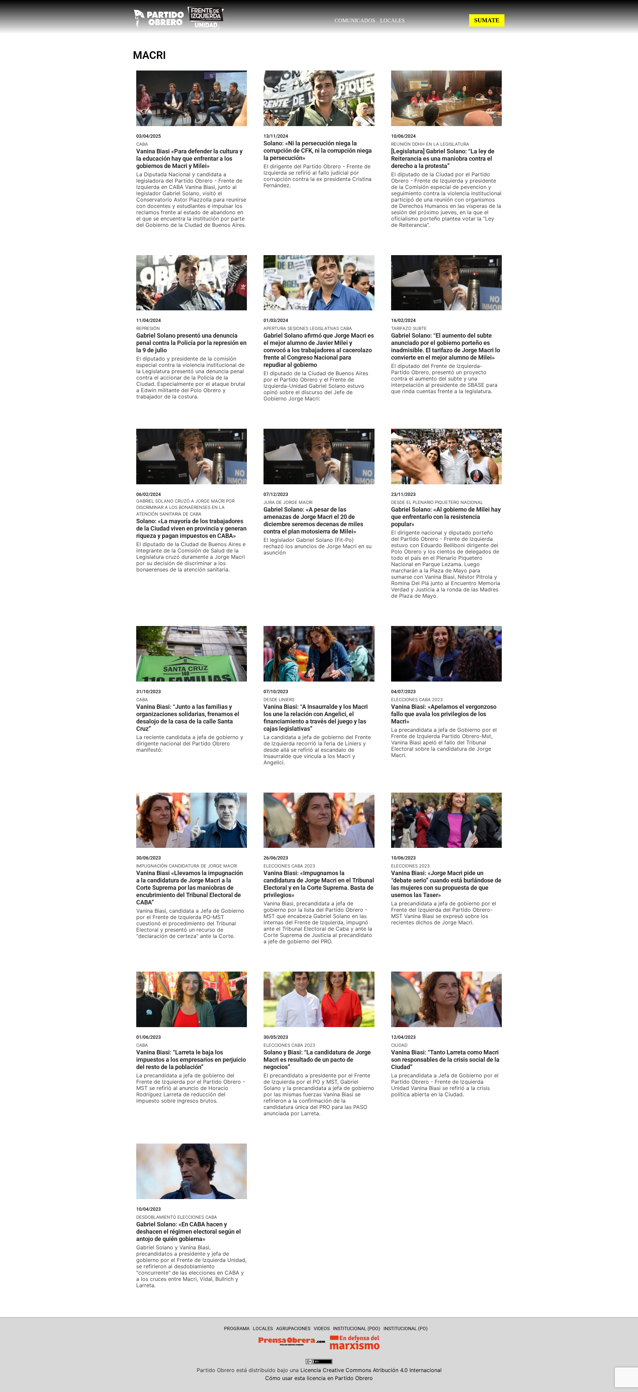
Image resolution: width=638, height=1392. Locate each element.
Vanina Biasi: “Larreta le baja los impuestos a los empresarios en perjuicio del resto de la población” (191, 1059)
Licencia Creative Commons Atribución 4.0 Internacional (371, 1370)
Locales (392, 20)
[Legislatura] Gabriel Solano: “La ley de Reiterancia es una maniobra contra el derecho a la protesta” (442, 158)
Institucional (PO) (405, 1328)
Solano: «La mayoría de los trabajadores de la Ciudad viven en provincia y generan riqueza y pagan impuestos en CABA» (191, 528)
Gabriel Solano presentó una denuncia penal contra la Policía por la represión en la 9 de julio (191, 343)
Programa (237, 1328)
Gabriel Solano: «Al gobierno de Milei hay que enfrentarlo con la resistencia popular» (446, 517)
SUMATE (486, 20)
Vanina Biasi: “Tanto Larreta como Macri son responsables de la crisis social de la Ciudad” (445, 1059)
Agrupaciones (293, 1328)
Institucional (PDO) (356, 1328)
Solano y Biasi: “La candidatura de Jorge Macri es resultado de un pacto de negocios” (317, 1059)
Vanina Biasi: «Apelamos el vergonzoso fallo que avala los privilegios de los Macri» (443, 714)
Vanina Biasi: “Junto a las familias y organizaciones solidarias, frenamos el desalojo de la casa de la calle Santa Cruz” (187, 717)
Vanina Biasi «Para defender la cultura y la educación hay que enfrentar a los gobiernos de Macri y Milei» (189, 158)
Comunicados (355, 20)
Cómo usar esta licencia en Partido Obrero (319, 1378)
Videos (322, 1328)
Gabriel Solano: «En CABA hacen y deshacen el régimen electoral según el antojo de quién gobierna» (188, 1231)
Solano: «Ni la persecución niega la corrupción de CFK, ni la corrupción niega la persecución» (318, 150)
